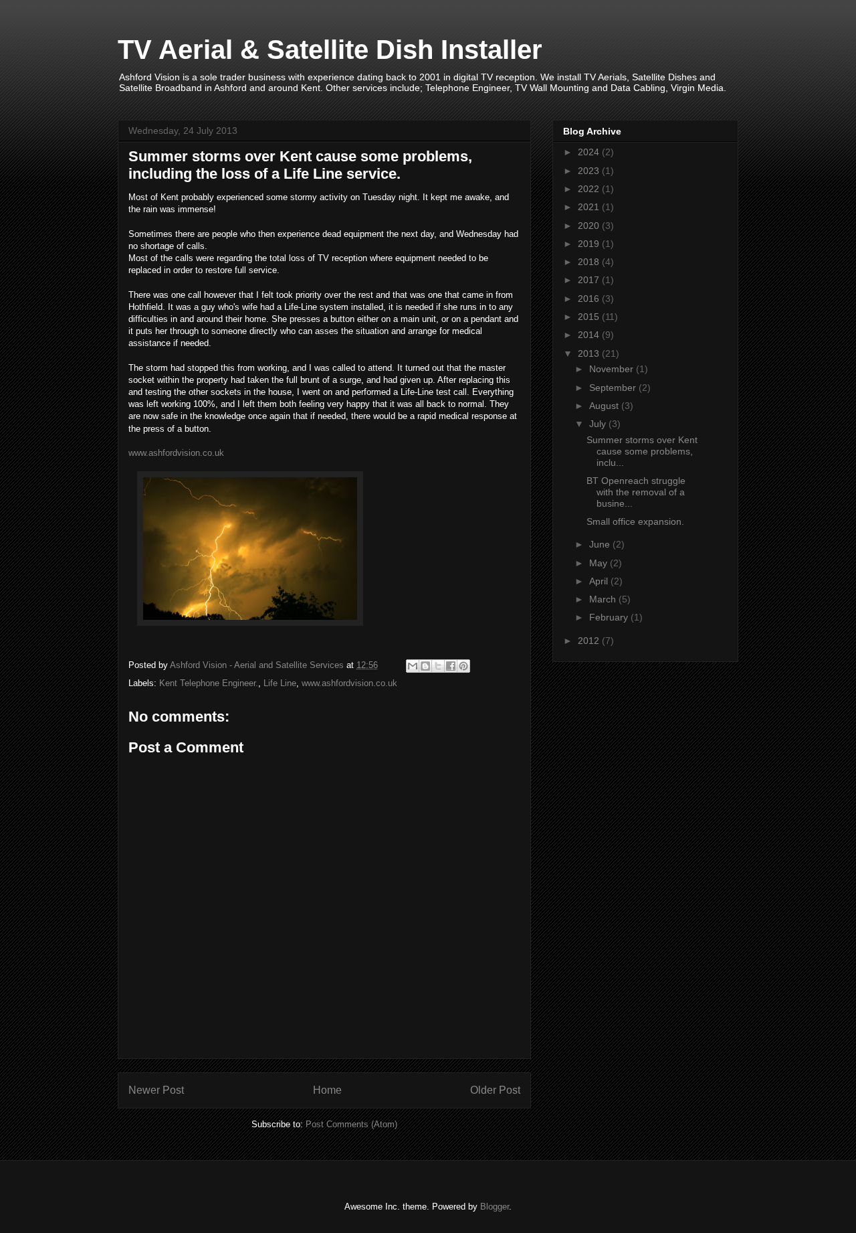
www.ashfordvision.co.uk (176, 453)
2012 (590, 640)
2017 (590, 279)
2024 (590, 152)
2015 (590, 316)
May (599, 563)
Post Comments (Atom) (351, 1124)
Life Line (279, 683)
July (599, 423)
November (612, 368)
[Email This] (412, 666)
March (604, 599)
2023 (590, 170)
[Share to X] (438, 666)
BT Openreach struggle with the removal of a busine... (635, 492)
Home (327, 1090)
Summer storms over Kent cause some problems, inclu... (642, 451)
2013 (590, 353)
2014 (590, 334)
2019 (590, 243)
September (614, 387)
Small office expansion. (635, 521)
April (600, 581)
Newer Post (156, 1090)
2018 (590, 261)
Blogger (494, 1207)
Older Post (495, 1090)
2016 (590, 298)
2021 (590, 206)
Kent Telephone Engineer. (208, 683)
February (610, 617)
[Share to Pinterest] (463, 666)
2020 (590, 225)
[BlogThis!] (425, 666)
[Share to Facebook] (450, 666)
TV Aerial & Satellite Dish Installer (330, 49)
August (605, 405)
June (601, 544)
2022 (590, 188)
